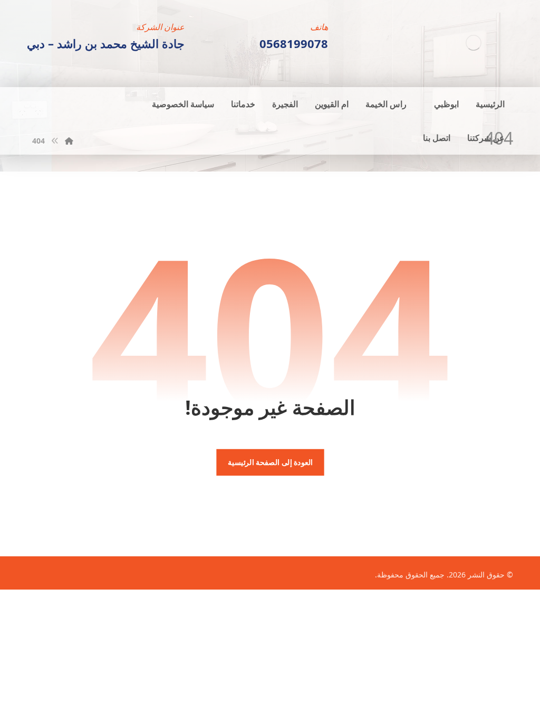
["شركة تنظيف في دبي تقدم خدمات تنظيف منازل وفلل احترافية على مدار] (473, 42)
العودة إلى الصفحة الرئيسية (269, 462)
